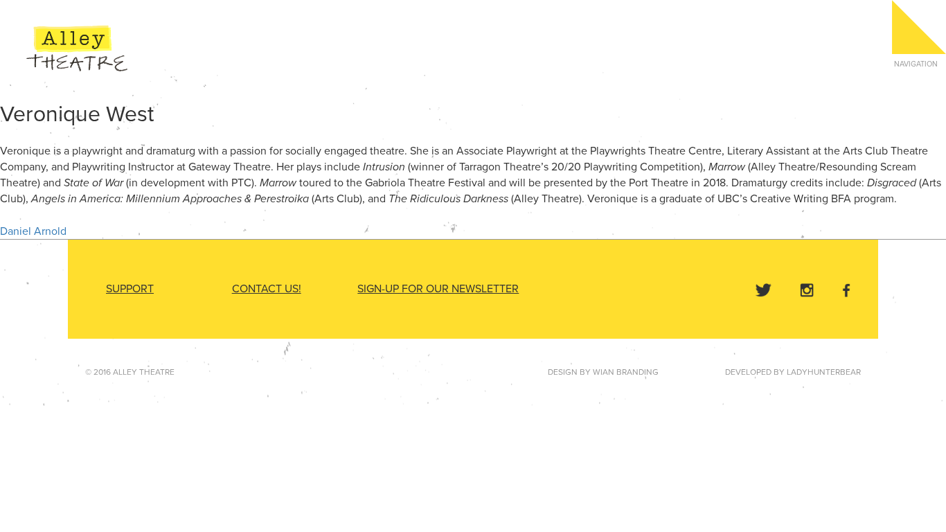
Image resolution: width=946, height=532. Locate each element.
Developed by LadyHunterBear (793, 372)
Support (130, 289)
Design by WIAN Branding (603, 372)
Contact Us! (266, 289)
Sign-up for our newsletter (438, 289)
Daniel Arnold (33, 231)
